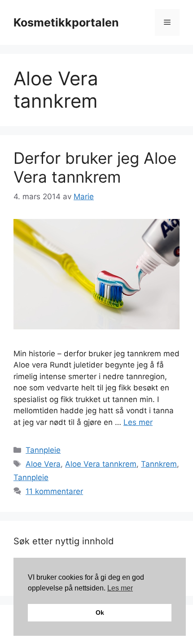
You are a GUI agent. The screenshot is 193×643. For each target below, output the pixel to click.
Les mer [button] (120, 588)
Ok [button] (100, 612)
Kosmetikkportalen (66, 22)
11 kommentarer (54, 491)
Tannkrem (159, 463)
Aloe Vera (43, 463)
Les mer (138, 422)
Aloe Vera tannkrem (100, 463)
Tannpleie (43, 450)
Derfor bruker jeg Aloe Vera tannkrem (94, 167)
